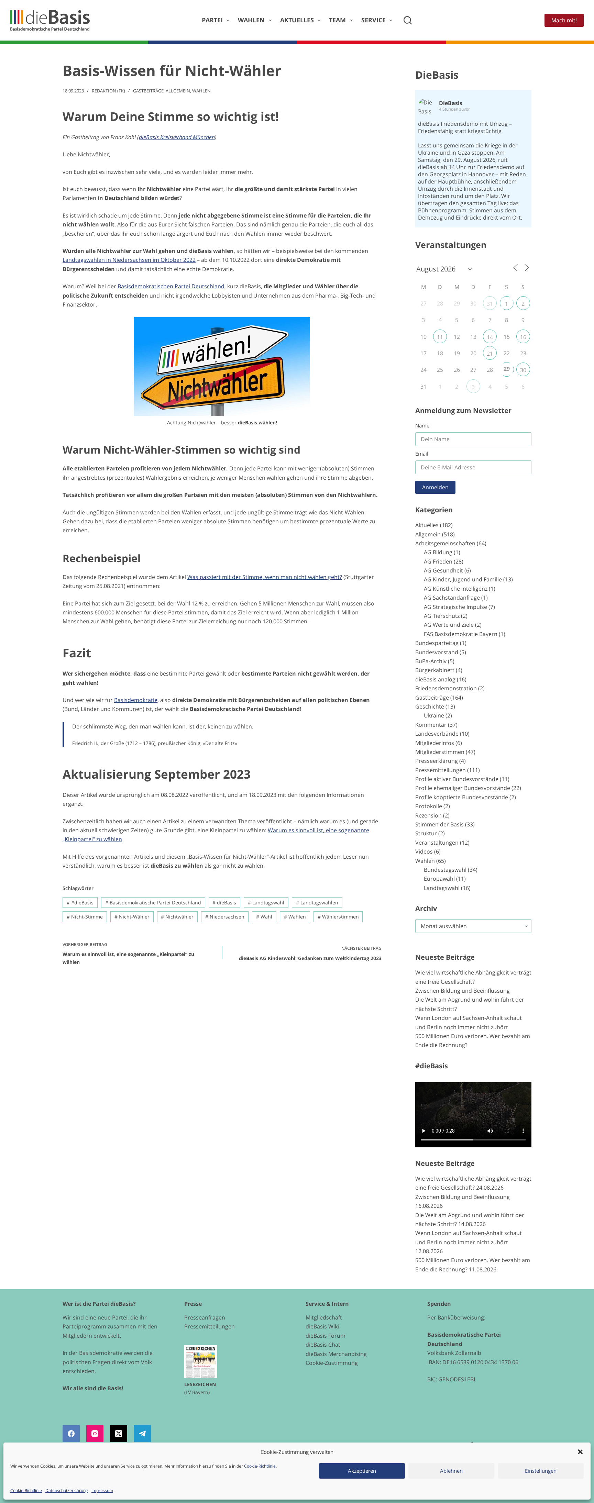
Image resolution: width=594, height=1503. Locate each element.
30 (523, 370)
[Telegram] (142, 1433)
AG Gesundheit (443, 570)
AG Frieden (438, 561)
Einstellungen (541, 1470)
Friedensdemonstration (446, 688)
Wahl (264, 916)
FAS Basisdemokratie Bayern (460, 634)
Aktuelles (297, 20)
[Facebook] (71, 1433)
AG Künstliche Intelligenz (455, 588)
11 (440, 337)
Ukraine (434, 715)
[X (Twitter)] (118, 1433)
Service (373, 20)
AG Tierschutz (442, 616)
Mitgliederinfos (434, 743)
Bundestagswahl (445, 869)
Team (337, 20)
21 (490, 353)
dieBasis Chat (323, 1344)
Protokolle (428, 806)
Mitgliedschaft (324, 1317)
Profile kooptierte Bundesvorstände (461, 797)
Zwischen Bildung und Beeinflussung (462, 990)
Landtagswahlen (317, 902)
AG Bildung (438, 552)
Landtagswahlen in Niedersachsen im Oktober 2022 (129, 260)
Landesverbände (437, 733)
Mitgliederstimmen (439, 752)
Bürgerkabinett (434, 670)
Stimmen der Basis (439, 824)
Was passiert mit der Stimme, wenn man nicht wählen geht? (264, 577)
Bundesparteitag (437, 643)
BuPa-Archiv (431, 661)
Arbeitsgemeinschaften (445, 543)
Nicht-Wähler (132, 916)
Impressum (102, 1490)
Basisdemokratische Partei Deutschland (153, 902)
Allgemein (178, 91)
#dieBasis (80, 902)
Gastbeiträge (148, 91)
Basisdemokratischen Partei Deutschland (171, 286)
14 (490, 337)
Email (421, 453)
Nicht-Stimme (85, 916)
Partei (212, 20)
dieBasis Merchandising (336, 1354)
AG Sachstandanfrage (452, 597)
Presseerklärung (436, 761)
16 (523, 337)
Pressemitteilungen (440, 770)
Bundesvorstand (436, 652)
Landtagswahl (266, 902)
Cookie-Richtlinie (260, 1466)
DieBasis (437, 75)
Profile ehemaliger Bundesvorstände (462, 788)
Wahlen (251, 20)
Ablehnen (451, 1470)
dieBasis (224, 902)
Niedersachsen (224, 916)
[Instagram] (94, 1433)
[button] (580, 1451)
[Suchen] (408, 20)
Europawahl (439, 878)
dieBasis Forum (325, 1335)
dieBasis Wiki (322, 1326)
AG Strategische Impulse (455, 607)
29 (507, 368)
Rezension (428, 815)
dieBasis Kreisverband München (177, 137)
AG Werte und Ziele (449, 624)
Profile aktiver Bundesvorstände (456, 779)
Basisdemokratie (135, 700)
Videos (424, 851)
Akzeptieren (362, 1470)
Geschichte (429, 706)
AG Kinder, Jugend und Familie (463, 579)
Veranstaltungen (437, 842)
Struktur (426, 833)
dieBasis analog (435, 679)
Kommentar (431, 724)
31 (490, 304)
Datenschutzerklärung (66, 1490)
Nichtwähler (177, 916)
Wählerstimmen (338, 916)
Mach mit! (564, 20)
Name (422, 425)
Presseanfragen (204, 1317)
